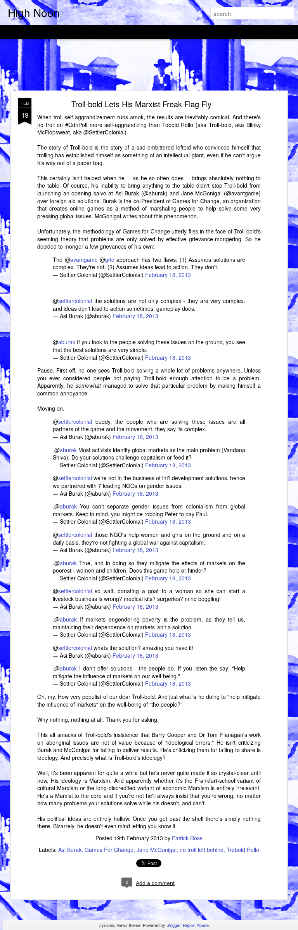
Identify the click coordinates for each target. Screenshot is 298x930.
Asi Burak (69, 849)
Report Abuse (196, 925)
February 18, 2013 (168, 275)
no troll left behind (202, 849)
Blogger (173, 925)
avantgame (84, 259)
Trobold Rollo (243, 849)
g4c (109, 259)
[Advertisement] (149, 65)
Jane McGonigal (157, 849)
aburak (66, 342)
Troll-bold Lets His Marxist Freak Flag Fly (141, 104)
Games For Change (109, 849)
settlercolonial (75, 301)
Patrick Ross (187, 838)
